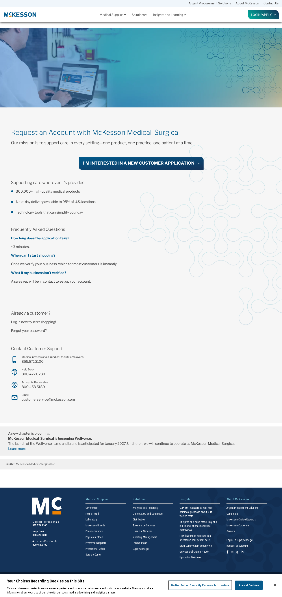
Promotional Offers (95, 548)
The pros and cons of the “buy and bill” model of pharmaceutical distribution (198, 526)
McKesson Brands (95, 525)
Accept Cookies (249, 585)
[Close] (275, 585)
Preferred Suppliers (95, 542)
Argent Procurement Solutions (210, 3)
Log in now (19, 322)
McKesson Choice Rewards (241, 519)
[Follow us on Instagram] (232, 552)
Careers (230, 531)
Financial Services (142, 531)
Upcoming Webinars (190, 557)
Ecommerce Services (144, 525)
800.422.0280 (33, 374)
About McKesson (247, 3)
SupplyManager (141, 548)
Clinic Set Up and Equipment (148, 513)
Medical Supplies (112, 15)
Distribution (139, 519)
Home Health (92, 513)
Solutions (138, 15)
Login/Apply (262, 15)
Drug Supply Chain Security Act (196, 545)
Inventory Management (145, 537)
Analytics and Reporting (145, 507)
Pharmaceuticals (94, 531)
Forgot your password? (29, 331)
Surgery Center (93, 554)
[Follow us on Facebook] (227, 552)
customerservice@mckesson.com (48, 399)
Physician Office (94, 537)
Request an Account (237, 545)
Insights (185, 499)
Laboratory (91, 519)
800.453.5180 (33, 387)
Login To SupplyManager (239, 540)
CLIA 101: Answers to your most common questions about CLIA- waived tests (196, 512)
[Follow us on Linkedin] (242, 552)
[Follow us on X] (237, 552)
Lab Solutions (140, 542)
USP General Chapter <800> (194, 551)
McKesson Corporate (237, 525)
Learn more (17, 449)
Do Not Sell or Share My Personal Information (200, 585)
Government (91, 507)
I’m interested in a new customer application (138, 163)
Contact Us (271, 3)
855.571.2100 (33, 361)
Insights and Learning (168, 15)
